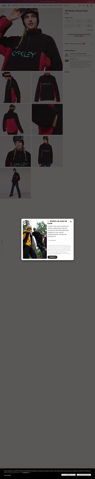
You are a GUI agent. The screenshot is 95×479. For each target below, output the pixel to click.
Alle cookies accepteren (84, 474)
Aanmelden (52, 257)
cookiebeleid (25, 472)
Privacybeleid (57, 253)
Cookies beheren (7, 475)
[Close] (70, 221)
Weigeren (68, 474)
